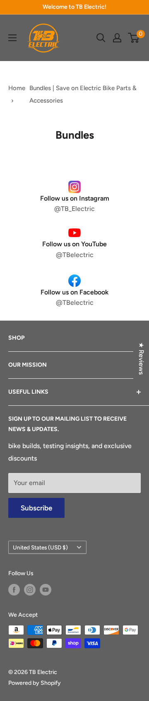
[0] (134, 38)
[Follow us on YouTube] (45, 590)
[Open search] (101, 37)
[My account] (117, 37)
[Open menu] (12, 37)
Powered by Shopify (34, 682)
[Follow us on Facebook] (14, 590)
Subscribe (36, 508)
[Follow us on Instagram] (30, 590)
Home (16, 88)
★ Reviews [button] (141, 358)
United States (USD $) (40, 547)
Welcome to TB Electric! (74, 6)
